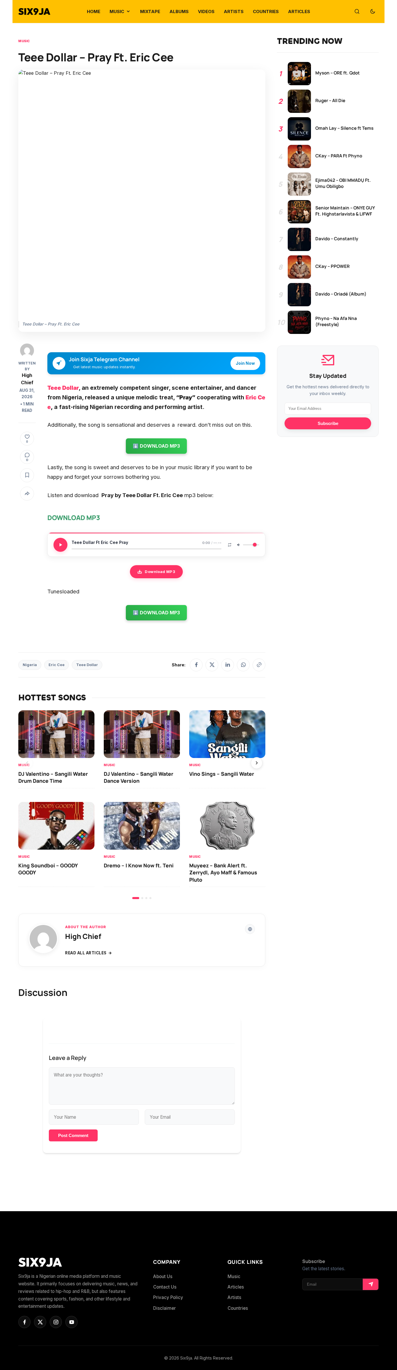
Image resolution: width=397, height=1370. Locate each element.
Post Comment (73, 1135)
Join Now (245, 363)
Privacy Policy (168, 1297)
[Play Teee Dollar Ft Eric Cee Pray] (60, 545)
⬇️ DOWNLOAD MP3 (156, 446)
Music (24, 41)
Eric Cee (57, 665)
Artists (234, 1297)
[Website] (250, 929)
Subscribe (328, 423)
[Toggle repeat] (230, 545)
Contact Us (164, 1287)
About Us (162, 1276)
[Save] (27, 475)
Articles (236, 1287)
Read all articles (86, 953)
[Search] (357, 12)
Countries (238, 1308)
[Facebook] (196, 665)
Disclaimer (164, 1308)
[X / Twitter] (211, 665)
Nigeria (30, 665)
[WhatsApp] (243, 665)
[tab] (135, 898)
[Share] (27, 494)
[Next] (256, 763)
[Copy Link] (259, 665)
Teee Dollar (87, 665)
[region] (141, 804)
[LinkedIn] (227, 665)
